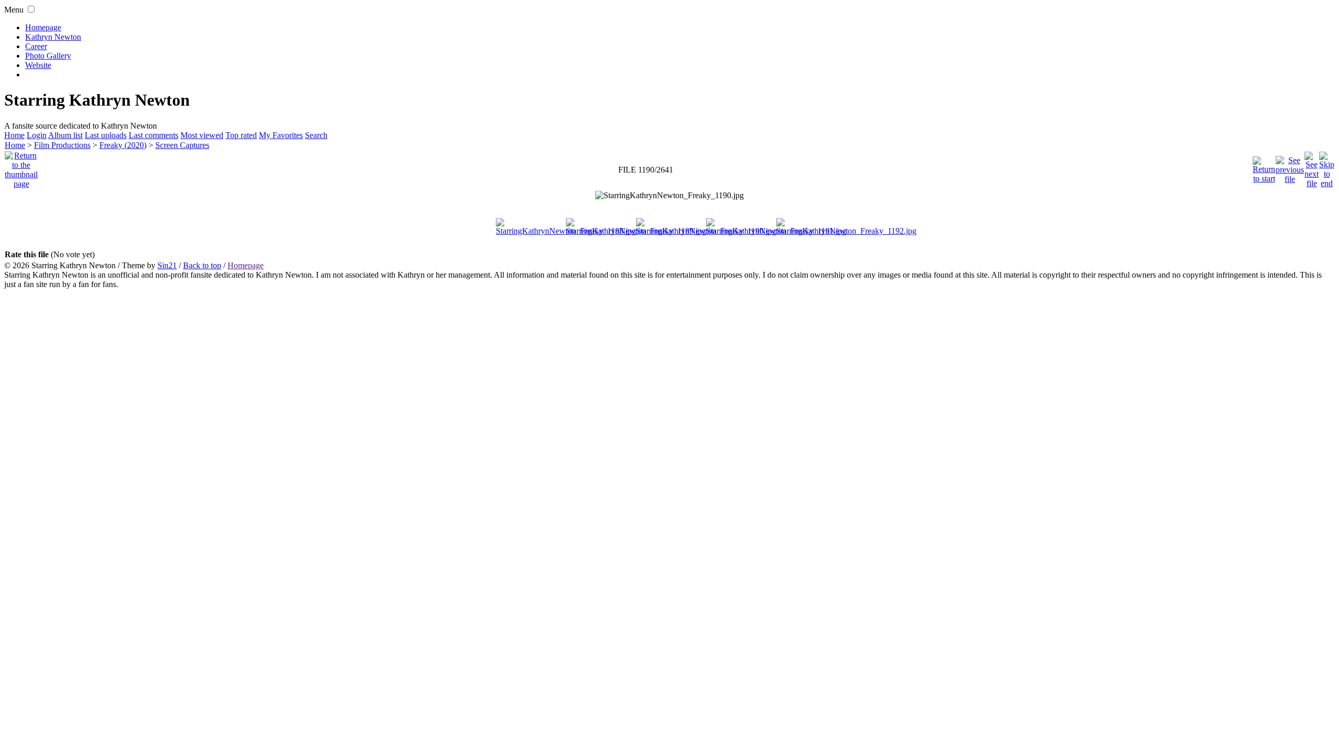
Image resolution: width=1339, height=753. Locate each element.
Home (14, 135)
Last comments (153, 135)
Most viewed (201, 135)
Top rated (241, 135)
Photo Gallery (48, 55)
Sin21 (167, 265)
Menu (14, 9)
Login (37, 135)
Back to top (202, 265)
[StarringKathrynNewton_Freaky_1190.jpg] (669, 195)
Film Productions (62, 145)
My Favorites (281, 135)
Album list (65, 135)
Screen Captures (182, 145)
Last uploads (106, 135)
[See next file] (1311, 167)
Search (316, 135)
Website (38, 65)
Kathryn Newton (53, 36)
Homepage (43, 27)
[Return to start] (1264, 167)
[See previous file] (1290, 167)
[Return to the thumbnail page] (21, 167)
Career (36, 46)
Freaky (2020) (122, 145)
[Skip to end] (1326, 167)
